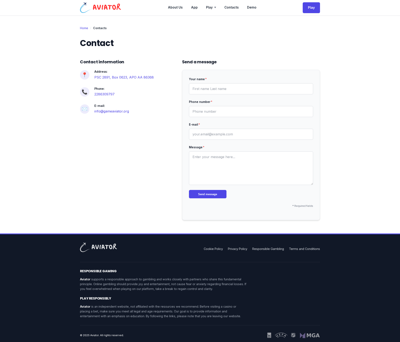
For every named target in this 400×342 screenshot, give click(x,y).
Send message (207, 194)
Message (196, 147)
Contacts (231, 7)
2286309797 (104, 94)
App (194, 7)
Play (211, 7)
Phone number (200, 102)
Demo (251, 7)
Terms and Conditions (304, 249)
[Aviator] (101, 7)
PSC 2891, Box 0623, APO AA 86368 (124, 77)
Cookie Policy (213, 249)
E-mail (194, 124)
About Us (175, 7)
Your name (198, 79)
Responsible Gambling (268, 249)
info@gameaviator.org (111, 111)
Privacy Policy (237, 249)
